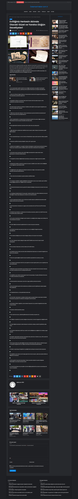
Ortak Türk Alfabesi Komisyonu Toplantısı (63, 107)
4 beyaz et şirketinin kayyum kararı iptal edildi (63, 41)
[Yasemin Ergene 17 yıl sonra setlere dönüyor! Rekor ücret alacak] (42, 416)
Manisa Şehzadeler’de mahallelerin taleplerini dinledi (14, 433)
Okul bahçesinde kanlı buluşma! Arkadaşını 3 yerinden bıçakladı (63, 77)
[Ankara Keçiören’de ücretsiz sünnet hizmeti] (29, 416)
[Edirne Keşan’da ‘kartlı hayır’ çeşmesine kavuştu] (15, 416)
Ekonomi (34, 11)
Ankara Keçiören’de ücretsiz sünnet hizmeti (28, 421)
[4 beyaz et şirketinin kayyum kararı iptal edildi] (55, 42)
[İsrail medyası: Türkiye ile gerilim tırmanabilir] (55, 32)
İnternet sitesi (31, 462)
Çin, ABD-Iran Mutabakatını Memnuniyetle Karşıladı (63, 117)
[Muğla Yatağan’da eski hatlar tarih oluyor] (42, 428)
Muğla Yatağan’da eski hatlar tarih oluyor (42, 433)
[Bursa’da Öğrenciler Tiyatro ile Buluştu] (55, 98)
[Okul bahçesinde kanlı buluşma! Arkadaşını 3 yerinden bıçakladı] (55, 78)
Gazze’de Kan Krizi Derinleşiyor (62, 92)
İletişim (52, 11)
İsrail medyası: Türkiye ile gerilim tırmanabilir (63, 31)
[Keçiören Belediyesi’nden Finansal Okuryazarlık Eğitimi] (55, 62)
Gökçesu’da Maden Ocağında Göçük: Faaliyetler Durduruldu (63, 21)
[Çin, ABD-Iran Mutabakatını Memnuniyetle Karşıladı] (55, 117)
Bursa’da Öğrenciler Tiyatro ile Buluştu (62, 97)
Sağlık (39, 11)
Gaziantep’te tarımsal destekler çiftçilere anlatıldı (63, 56)
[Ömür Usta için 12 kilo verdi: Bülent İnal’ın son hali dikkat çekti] (12, 79)
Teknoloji (44, 11)
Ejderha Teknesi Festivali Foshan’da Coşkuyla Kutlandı (63, 102)
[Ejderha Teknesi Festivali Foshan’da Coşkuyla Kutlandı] (55, 103)
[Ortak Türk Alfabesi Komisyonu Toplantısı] (55, 108)
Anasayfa (26, 11)
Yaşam (48, 11)
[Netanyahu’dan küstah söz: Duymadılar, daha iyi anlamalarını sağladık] (55, 27)
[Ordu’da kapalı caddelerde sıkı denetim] (29, 428)
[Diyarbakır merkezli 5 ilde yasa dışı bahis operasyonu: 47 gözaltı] (55, 88)
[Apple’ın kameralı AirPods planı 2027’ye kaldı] (55, 83)
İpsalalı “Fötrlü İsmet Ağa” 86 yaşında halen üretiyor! (33, 2)
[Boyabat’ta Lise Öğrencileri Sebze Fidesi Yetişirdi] (55, 112)
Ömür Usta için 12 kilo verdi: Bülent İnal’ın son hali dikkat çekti (21, 79)
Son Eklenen (60, 16)
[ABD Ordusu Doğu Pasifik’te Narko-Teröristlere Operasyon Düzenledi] (55, 67)
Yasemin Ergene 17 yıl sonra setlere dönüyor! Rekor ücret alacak (41, 421)
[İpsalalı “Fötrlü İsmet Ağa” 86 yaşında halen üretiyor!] (32, 79)
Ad (10, 458)
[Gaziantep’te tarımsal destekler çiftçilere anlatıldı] (55, 57)
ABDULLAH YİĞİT (14, 30)
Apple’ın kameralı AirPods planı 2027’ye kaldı (63, 82)
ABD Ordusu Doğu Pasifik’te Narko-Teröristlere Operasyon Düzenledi (63, 67)
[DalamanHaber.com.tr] (39, 6)
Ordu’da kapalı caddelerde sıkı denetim (28, 433)
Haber (30, 11)
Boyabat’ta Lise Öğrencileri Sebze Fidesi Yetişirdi (63, 112)
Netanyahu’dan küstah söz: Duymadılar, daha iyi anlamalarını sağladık (63, 26)
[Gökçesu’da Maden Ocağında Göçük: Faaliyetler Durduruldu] (55, 22)
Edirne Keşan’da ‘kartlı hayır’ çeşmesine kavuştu (15, 421)
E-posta (11, 462)
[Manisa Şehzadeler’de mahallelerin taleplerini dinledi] (15, 428)
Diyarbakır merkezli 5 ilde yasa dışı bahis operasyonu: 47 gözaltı (63, 87)
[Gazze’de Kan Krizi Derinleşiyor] (55, 93)
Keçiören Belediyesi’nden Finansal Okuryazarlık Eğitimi (63, 61)
